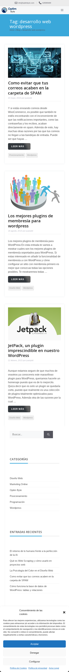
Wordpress (32, 155)
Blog (18, 30)
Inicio (12, 30)
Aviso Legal (54, 668)
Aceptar (34, 644)
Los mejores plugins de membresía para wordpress (30, 221)
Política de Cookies (18, 668)
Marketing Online (19, 484)
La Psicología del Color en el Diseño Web (31, 570)
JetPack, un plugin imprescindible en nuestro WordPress (33, 350)
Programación (17, 502)
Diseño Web (14, 288)
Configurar (34, 661)
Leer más (17, 146)
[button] (64, 612)
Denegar (34, 652)
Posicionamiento (16, 155)
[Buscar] (48, 434)
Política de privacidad (37, 668)
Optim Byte (16, 490)
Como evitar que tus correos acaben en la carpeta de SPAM (28, 88)
